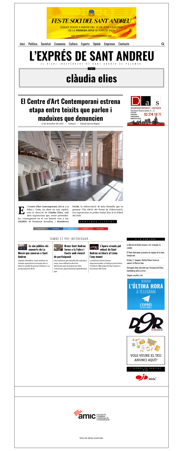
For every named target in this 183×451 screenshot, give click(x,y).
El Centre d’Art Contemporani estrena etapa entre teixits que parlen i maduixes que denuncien (70, 109)
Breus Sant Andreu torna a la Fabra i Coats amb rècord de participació (70, 251)
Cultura (72, 123)
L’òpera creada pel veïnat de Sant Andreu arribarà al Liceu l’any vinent (105, 251)
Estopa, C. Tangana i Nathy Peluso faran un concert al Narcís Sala (143, 262)
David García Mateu (90, 123)
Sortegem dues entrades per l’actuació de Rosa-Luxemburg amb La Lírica (145, 269)
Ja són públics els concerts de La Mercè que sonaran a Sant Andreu (33, 251)
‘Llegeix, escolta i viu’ (135, 275)
